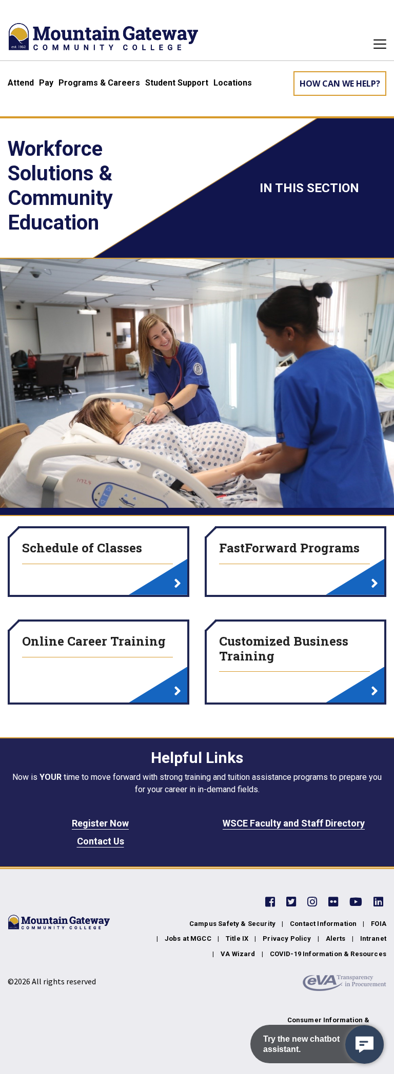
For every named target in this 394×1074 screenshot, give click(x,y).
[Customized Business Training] (374, 692)
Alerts (336, 938)
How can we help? (340, 83)
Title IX (237, 938)
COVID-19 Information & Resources (328, 954)
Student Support (176, 83)
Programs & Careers (99, 83)
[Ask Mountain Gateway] (364, 1044)
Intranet (373, 938)
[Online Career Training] (177, 692)
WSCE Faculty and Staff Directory (294, 823)
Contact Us (100, 841)
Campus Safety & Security (232, 923)
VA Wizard (238, 954)
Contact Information (323, 923)
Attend (21, 83)
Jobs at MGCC (188, 938)
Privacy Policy (287, 938)
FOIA (378, 923)
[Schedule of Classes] (177, 584)
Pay (46, 83)
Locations (232, 83)
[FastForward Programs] (374, 584)
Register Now (100, 823)
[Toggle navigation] (376, 44)
